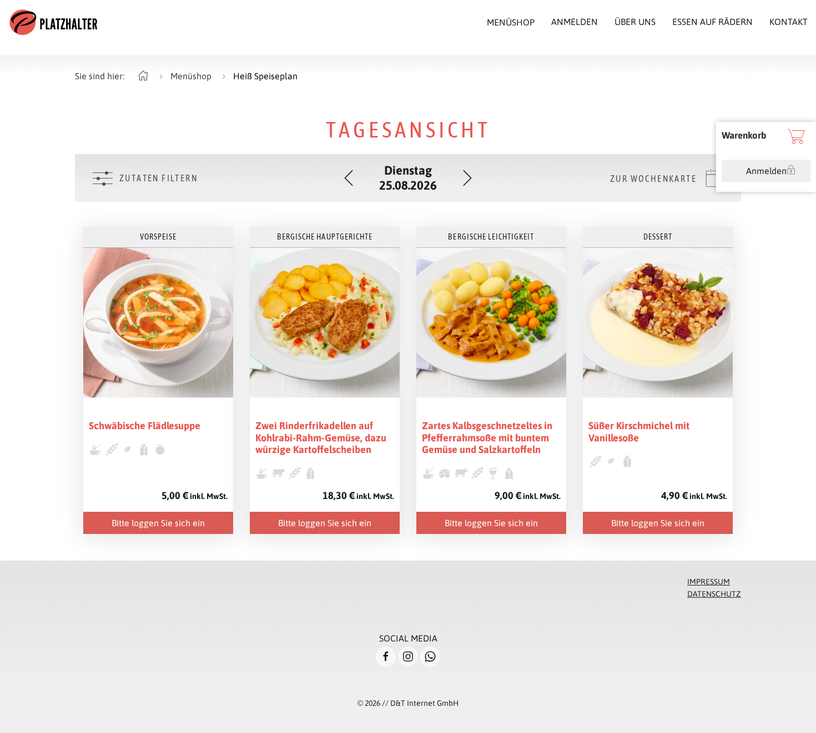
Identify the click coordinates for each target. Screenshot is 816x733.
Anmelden (766, 171)
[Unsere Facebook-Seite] (386, 656)
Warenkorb (744, 135)
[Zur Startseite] (53, 22)
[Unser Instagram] (408, 656)
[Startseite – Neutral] (143, 76)
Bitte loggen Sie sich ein (158, 523)
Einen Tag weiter (467, 178)
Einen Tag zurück (349, 178)
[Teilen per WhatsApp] (430, 656)
